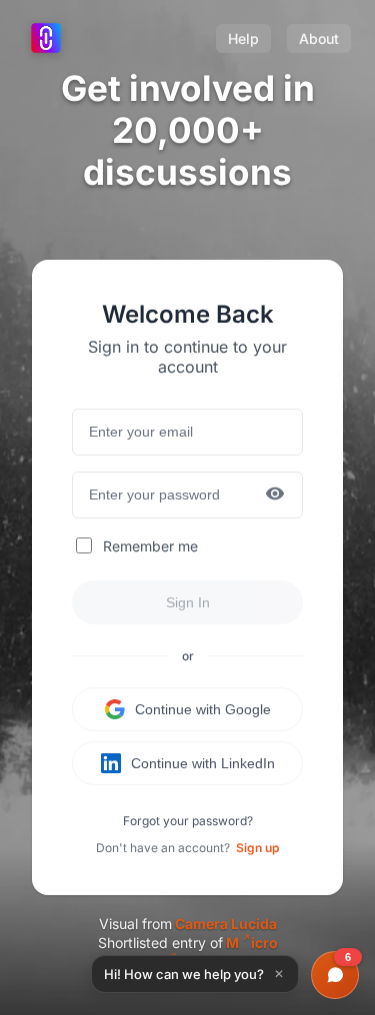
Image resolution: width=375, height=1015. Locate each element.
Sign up (257, 847)
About (319, 38)
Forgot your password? (188, 820)
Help (243, 38)
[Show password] (275, 495)
